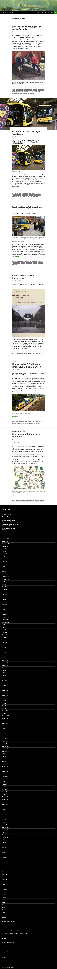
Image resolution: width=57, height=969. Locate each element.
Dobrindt (22, 421)
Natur (3, 892)
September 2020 (5, 645)
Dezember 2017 (5, 715)
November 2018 (5, 690)
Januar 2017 (4, 743)
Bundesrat (15, 421)
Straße (23, 128)
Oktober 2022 (5, 594)
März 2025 (4, 553)
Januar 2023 (4, 589)
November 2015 (5, 771)
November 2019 (5, 662)
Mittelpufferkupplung (34, 91)
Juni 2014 (4, 812)
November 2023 (5, 579)
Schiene (18, 24)
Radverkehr (37, 194)
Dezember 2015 (5, 769)
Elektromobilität (17, 194)
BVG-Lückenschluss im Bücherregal (23, 276)
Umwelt (15, 264)
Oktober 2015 (5, 774)
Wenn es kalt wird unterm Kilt (8, 520)
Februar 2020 (5, 655)
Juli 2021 (4, 624)
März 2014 (4, 819)
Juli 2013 (4, 839)
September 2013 (5, 834)
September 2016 (5, 751)
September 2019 (5, 667)
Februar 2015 (5, 791)
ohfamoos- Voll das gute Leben (8, 921)
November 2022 (5, 591)
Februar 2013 (5, 852)
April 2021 (4, 632)
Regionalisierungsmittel (18, 423)
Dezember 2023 (5, 576)
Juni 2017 (4, 731)
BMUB (24, 261)
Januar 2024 (4, 574)
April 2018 (4, 705)
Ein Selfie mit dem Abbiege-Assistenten (26, 132)
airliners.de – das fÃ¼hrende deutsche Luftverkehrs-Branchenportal (16, 930)
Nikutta (15, 93)
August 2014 (5, 807)
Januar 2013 (4, 855)
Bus (28, 261)
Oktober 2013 (5, 832)
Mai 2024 (4, 569)
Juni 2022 (4, 599)
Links (52, 12)
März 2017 (4, 738)
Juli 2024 (4, 566)
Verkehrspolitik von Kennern (8, 942)
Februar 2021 (5, 634)
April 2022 (4, 604)
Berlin (14, 193)
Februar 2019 (5, 682)
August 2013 (5, 837)
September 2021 (5, 622)
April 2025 (4, 551)
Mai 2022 (4, 602)
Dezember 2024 (5, 558)
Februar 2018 (5, 710)
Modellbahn (4, 889)
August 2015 (5, 779)
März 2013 (4, 850)
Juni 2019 (4, 675)
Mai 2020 (4, 647)
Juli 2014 (4, 809)
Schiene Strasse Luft (7, 12)
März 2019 (4, 680)
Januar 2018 (4, 713)
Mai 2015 (4, 786)
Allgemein (14, 128)
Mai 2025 (4, 548)
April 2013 (4, 847)
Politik (3, 894)
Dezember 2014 (5, 796)
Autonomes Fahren (17, 261)
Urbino (30, 196)
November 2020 (5, 639)
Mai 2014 (4, 814)
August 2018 (5, 695)
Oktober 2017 (5, 720)
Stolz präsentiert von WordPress (8, 967)
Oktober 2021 (5, 619)
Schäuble (27, 423)
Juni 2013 (4, 842)
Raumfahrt (4, 897)
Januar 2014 (4, 824)
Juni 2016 (4, 756)
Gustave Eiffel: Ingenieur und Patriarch (10, 524)
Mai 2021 (4, 629)
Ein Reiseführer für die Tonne (8, 513)
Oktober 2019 (5, 665)
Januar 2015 (4, 794)
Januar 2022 (4, 612)
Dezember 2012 (5, 857)
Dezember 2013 (5, 827)
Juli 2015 (4, 781)
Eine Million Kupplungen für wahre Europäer (26, 28)
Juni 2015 (4, 784)
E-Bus (32, 193)
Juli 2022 (4, 596)
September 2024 (5, 564)
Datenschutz (40, 12)
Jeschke (14, 91)
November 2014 (5, 799)
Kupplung (20, 91)
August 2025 (5, 546)
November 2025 (5, 538)
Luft (3, 887)
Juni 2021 (4, 627)
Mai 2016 (4, 758)
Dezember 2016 (5, 746)
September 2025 (5, 543)
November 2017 (5, 718)
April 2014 (4, 817)
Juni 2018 (4, 700)
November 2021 (5, 617)
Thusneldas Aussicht (6, 516)
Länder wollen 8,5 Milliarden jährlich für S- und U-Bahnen (26, 365)
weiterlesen (15, 86)
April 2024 (4, 571)
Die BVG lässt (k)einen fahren (27, 207)
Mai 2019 (4, 677)
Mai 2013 (4, 844)
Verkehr (32, 93)
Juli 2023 (4, 581)
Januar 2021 (4, 637)
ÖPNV (38, 423)
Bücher (3, 876)
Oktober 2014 (5, 801)
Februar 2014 (5, 822)
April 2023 (4, 586)
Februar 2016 (5, 766)
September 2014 (5, 804)
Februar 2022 (5, 609)
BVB (18, 353)
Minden (25, 91)
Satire (3, 899)
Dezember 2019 (5, 660)
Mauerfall (19, 500)
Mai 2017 (4, 733)
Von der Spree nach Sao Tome (8, 528)
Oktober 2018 (5, 693)
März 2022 (4, 607)
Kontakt (46, 12)
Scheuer (15, 196)
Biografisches (5, 874)
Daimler (27, 193)
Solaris (25, 196)
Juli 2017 (4, 728)
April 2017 (4, 736)
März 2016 (4, 763)
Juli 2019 (4, 672)
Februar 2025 (5, 556)
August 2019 (5, 670)
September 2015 (5, 776)
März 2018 (4, 708)
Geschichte (27, 353)
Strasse (19, 128)
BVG (18, 193)
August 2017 (5, 726)
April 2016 (4, 761)
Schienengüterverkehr (23, 93)
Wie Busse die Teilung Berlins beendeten (27, 435)
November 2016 (5, 748)
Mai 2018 (4, 703)
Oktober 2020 (5, 642)
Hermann (27, 421)
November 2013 (5, 829)
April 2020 (4, 650)
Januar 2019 (4, 685)
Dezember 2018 (5, 688)
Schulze (20, 196)
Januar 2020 (4, 657)
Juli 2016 (4, 753)
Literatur (4, 882)
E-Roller (37, 193)
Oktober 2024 (5, 561)
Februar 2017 (5, 741)
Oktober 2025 (5, 541)
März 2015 (4, 789)
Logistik (14, 24)
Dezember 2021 (5, 614)
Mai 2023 (4, 584)
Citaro (22, 193)
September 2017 (5, 723)
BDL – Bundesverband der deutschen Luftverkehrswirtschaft (15, 933)
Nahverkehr (25, 194)
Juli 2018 (4, 698)
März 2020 (4, 652)
